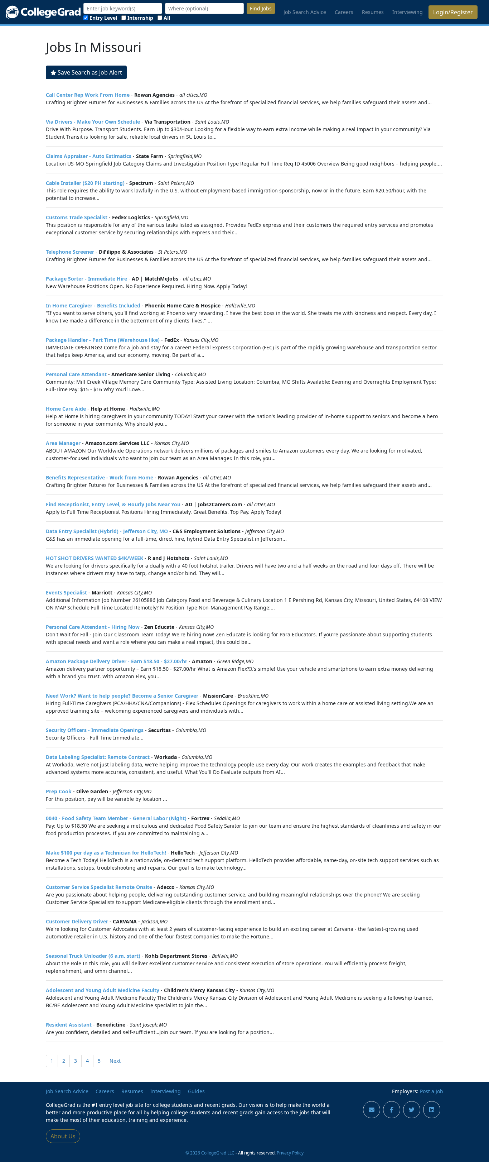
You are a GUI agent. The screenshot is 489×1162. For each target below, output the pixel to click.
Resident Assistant (69, 1024)
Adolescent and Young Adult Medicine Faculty (102, 990)
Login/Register (453, 12)
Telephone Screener (70, 251)
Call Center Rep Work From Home (88, 94)
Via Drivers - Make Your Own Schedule (93, 121)
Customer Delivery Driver (77, 921)
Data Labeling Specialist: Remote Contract (98, 757)
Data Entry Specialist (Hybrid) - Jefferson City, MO (107, 531)
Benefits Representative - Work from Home (99, 477)
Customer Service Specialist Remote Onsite (99, 887)
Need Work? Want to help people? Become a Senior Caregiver (122, 695)
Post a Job (431, 1091)
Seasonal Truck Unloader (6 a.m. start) (93, 955)
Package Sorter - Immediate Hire (86, 278)
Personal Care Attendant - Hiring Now (93, 626)
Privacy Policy (290, 1153)
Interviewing (407, 12)
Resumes (373, 12)
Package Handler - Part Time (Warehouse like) (103, 339)
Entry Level (103, 17)
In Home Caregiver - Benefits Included (93, 305)
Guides (196, 1091)
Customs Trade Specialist (76, 217)
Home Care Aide (66, 408)
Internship (140, 17)
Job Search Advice (305, 12)
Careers (344, 12)
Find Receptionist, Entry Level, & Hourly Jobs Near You (113, 504)
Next (115, 1060)
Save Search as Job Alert (90, 72)
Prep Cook (59, 791)
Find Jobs (261, 8)
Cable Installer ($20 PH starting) (85, 183)
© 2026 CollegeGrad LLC (209, 1153)
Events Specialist (66, 592)
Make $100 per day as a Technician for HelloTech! (106, 852)
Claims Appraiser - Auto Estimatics (88, 156)
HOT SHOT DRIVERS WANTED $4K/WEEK (94, 558)
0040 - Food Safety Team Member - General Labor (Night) (116, 818)
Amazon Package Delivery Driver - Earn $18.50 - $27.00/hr (116, 661)
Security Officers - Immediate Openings (95, 730)
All (167, 17)
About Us (63, 1136)
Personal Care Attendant (76, 374)
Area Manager (63, 443)
